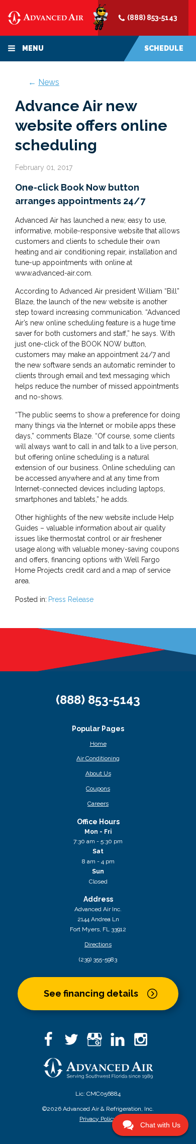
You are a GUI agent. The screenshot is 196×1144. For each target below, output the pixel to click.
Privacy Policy (98, 1118)
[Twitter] (74, 1042)
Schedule (163, 48)
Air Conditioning (98, 758)
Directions (98, 944)
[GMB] (98, 1042)
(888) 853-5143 (151, 18)
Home (98, 743)
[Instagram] (144, 1042)
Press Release (70, 599)
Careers (98, 803)
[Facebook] (51, 1042)
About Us (98, 773)
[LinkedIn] (121, 1042)
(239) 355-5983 (98, 959)
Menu (32, 48)
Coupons (98, 788)
